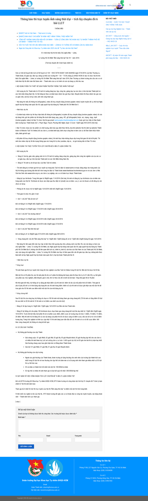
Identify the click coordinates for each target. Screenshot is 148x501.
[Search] (130, 5)
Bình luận (22, 417)
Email (48, 436)
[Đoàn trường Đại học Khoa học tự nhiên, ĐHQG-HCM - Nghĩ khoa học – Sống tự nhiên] (28, 5)
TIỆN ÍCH (78, 13)
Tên (19, 436)
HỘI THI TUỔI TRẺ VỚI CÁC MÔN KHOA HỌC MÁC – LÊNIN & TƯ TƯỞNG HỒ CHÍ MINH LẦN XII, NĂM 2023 (56, 45)
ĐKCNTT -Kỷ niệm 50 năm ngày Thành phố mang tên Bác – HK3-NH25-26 (119, 56)
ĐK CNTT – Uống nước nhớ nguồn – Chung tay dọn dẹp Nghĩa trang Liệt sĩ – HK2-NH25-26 (118, 38)
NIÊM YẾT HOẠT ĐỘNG (111, 13)
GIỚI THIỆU (33, 13)
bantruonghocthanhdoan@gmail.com (66, 120)
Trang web (78, 436)
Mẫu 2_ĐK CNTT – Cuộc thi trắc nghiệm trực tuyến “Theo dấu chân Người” (117, 48)
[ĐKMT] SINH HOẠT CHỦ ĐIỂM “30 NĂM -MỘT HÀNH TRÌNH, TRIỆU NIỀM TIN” (46, 36)
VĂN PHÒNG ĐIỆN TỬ (93, 13)
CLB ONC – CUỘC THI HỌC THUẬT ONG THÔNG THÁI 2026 (118, 23)
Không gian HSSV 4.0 (62, 13)
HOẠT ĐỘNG (46, 13)
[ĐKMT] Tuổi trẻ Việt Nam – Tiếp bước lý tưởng (35, 33)
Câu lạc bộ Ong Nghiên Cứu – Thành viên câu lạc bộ (118, 30)
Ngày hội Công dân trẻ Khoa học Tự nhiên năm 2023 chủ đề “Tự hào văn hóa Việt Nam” (48, 48)
